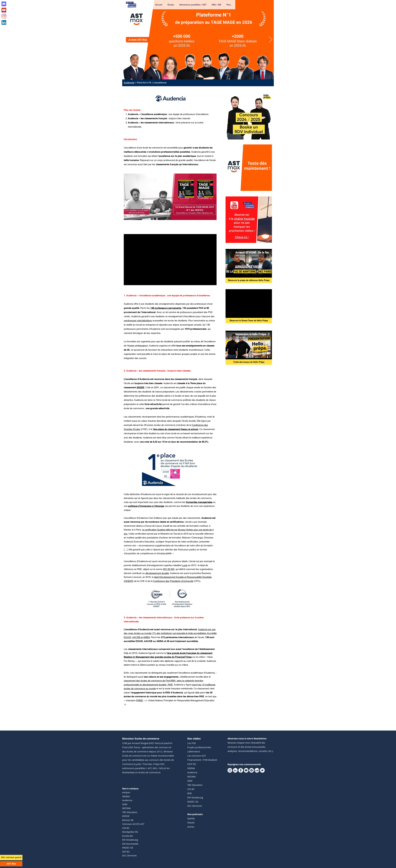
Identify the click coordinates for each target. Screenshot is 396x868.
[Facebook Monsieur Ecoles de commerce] (240, 770)
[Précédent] (125, 39)
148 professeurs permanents (165, 308)
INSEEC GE (127, 847)
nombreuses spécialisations (138, 320)
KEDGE (125, 816)
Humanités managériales (199, 502)
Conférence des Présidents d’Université (173, 581)
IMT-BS (126, 851)
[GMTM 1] (170, 215)
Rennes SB (127, 820)
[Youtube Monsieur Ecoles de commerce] (4, 10)
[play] (265, 188)
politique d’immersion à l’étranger (146, 506)
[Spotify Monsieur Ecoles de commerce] (251, 770)
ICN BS (125, 827)
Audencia (129, 82)
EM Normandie (130, 843)
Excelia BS (127, 835)
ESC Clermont (129, 855)
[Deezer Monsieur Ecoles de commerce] (257, 770)
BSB (189, 793)
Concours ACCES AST (133, 823)
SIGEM (140, 387)
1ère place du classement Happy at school (175, 429)
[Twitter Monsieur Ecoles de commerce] (262, 770)
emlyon (126, 792)
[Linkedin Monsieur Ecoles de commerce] (4, 22)
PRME (139, 700)
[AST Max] (198, 75)
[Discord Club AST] (4, 4)
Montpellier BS (130, 831)
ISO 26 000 (168, 569)
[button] (171, 4)
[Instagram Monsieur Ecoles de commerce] (4, 16)
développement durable (157, 573)
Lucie (184, 565)
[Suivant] (270, 39)
